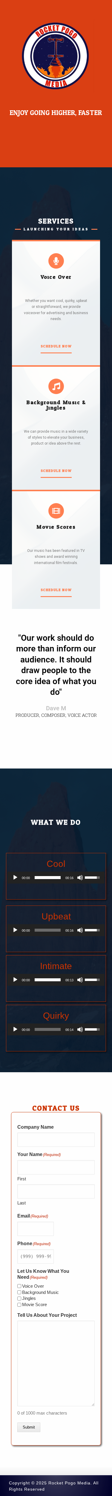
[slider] (48, 877)
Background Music (40, 1292)
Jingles (29, 1298)
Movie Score (34, 1304)
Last (21, 1202)
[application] (56, 878)
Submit (29, 1427)
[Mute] (80, 878)
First (21, 1178)
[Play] (15, 878)
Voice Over (33, 1286)
